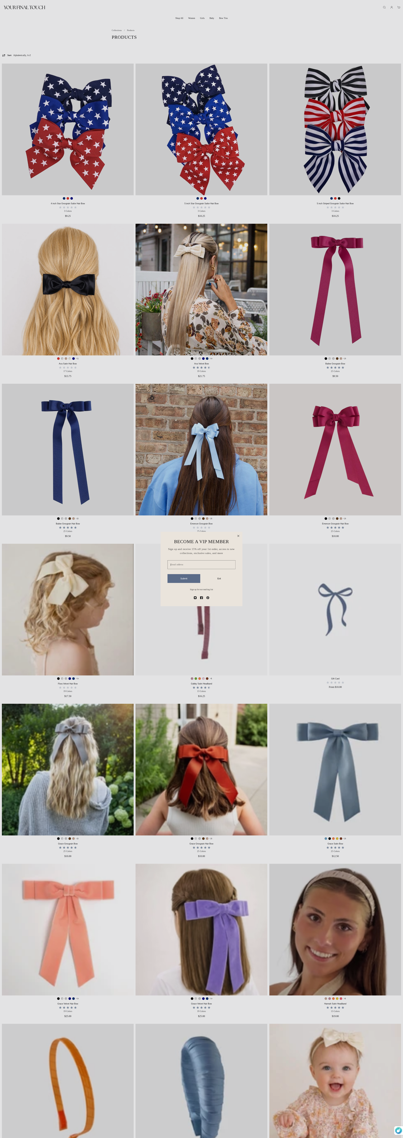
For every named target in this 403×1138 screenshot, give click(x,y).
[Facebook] (201, 597)
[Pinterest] (207, 597)
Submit (183, 578)
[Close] (238, 536)
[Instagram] (195, 597)
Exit (219, 578)
